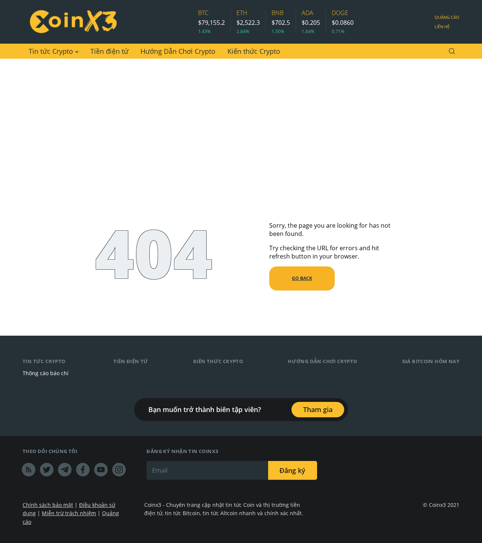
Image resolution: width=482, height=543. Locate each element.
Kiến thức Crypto (253, 51)
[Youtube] (101, 469)
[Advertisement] (241, 115)
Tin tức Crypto (51, 51)
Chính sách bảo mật (48, 504)
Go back (302, 278)
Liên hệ (442, 26)
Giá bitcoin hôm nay (430, 361)
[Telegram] (65, 469)
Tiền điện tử (109, 51)
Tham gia (318, 409)
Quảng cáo (447, 17)
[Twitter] (46, 469)
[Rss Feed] (28, 469)
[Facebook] (83, 469)
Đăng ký (292, 470)
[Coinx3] (73, 21)
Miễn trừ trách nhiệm (69, 513)
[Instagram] (119, 469)
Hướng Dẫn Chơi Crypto (177, 51)
